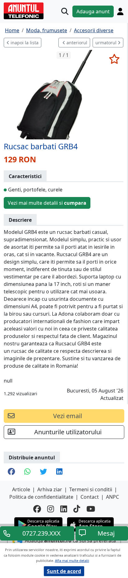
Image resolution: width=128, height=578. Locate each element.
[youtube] (90, 509)
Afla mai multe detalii (72, 560)
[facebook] (37, 509)
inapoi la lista (24, 43)
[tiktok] (76, 509)
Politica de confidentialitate (41, 496)
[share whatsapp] (27, 472)
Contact (89, 496)
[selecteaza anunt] (114, 58)
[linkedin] (63, 509)
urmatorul (106, 43)
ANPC (112, 496)
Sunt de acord (64, 571)
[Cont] (120, 11)
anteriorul (76, 43)
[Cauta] (64, 11)
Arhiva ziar (49, 489)
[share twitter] (43, 472)
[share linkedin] (59, 472)
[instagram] (50, 509)
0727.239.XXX (41, 533)
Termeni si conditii (90, 489)
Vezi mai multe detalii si (47, 202)
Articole (21, 489)
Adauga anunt (93, 11)
